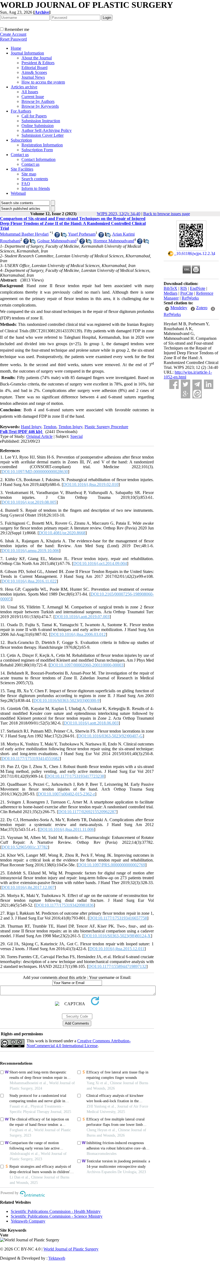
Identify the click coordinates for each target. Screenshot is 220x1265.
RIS (183, 288)
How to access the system (43, 82)
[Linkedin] (208, 384)
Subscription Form (37, 149)
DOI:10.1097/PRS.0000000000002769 (111, 865)
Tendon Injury (70, 426)
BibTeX (170, 288)
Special (76, 436)
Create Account (13, 34)
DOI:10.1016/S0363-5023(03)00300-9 (67, 700)
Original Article (39, 436)
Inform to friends (35, 188)
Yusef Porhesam (82, 234)
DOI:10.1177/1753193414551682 (31, 758)
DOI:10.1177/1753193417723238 (75, 776)
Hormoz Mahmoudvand (113, 241)
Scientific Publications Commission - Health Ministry (56, 1211)
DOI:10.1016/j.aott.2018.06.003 (91, 723)
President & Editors (37, 62)
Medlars (170, 293)
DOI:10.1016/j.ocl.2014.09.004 (100, 563)
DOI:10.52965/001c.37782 (25, 847)
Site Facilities (22, 169)
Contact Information (38, 159)
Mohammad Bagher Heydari (24, 234)
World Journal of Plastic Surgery (70, 1249)
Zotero (201, 307)
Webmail (18, 193)
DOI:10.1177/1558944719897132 (117, 966)
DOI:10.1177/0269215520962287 (87, 811)
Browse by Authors (37, 101)
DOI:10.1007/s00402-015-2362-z (66, 794)
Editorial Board (34, 67)
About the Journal (36, 58)
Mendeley (178, 307)
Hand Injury (31, 426)
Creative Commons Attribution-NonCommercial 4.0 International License (79, 1043)
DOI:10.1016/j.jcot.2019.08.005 (29, 502)
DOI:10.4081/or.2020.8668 (62, 533)
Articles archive (24, 87)
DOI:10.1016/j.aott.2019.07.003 (82, 616)
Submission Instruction (40, 120)
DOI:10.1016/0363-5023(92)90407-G (110, 736)
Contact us (20, 154)
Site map (28, 174)
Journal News (33, 77)
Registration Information (42, 145)
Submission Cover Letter (42, 135)
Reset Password (13, 39)
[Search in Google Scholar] (57, 236)
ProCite (186, 293)
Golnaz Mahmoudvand (56, 241)
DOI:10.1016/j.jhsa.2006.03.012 (78, 634)
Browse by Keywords (40, 106)
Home (16, 48)
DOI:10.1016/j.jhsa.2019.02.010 (90, 484)
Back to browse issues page (166, 213)
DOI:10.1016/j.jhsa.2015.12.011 (116, 948)
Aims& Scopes (34, 72)
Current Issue (32, 96)
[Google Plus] (185, 393)
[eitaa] (197, 393)
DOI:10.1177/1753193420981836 (65, 905)
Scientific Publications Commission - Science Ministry (56, 1216)
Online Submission (37, 125)
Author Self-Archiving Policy (46, 130)
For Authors (21, 111)
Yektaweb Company (28, 1221)
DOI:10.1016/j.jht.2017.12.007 (28, 887)
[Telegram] (197, 384)
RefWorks (190, 298)
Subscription (21, 140)
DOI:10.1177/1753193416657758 (118, 918)
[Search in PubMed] (63, 236)
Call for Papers (34, 116)
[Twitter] (185, 384)
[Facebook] (174, 384)
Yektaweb (56, 1258)
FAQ (25, 183)
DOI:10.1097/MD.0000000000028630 (35, 471)
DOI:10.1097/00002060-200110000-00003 (86, 665)
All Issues (29, 91)
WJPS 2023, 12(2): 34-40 (118, 213)
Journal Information (27, 53)
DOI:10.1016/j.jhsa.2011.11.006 (66, 829)
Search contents (34, 178)
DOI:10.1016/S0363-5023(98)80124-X (117, 936)
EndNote (197, 288)
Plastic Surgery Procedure (106, 426)
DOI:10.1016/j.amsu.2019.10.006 (30, 550)
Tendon (49, 426)
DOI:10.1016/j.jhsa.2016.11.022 (29, 581)
